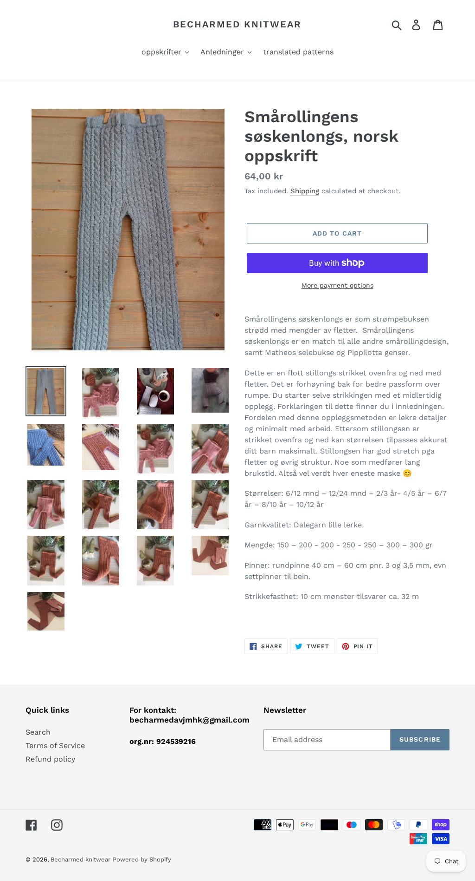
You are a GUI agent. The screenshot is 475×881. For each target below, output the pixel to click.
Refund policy (50, 759)
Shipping (304, 191)
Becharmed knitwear (237, 24)
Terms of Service (55, 745)
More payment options (337, 285)
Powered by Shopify (142, 859)
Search (38, 732)
